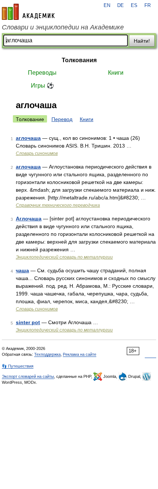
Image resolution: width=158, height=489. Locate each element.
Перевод (61, 119)
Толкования (79, 60)
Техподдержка (47, 354)
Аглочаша (29, 219)
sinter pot (28, 322)
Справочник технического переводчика (58, 205)
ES (134, 5)
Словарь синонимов (37, 153)
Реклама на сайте (79, 354)
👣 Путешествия (17, 366)
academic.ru (28, 12)
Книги (115, 73)
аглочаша (28, 138)
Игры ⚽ (42, 85)
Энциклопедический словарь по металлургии (64, 257)
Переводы (42, 73)
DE (120, 5)
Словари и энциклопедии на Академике (63, 27)
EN (107, 5)
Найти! (142, 41)
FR (147, 5)
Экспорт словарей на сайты (28, 376)
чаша (22, 270)
